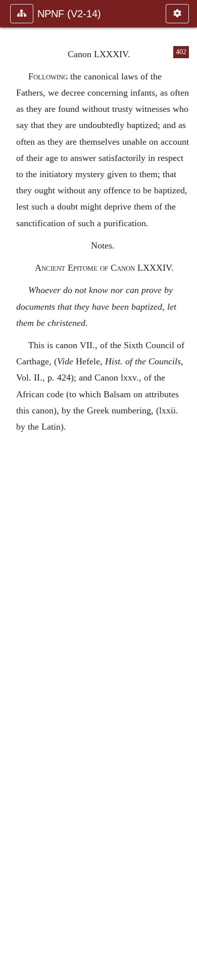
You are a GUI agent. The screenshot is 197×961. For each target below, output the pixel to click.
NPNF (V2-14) (69, 13)
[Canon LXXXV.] (185, 480)
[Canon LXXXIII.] (11, 480)
